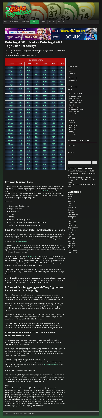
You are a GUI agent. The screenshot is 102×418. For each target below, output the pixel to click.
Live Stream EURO (75, 96)
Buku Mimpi (72, 201)
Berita (70, 199)
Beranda (35, 22)
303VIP (70, 71)
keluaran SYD (72, 226)
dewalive (72, 121)
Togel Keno (71, 243)
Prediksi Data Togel (51, 364)
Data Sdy (52, 22)
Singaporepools (21, 241)
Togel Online (73, 114)
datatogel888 (72, 217)
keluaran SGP (72, 223)
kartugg (71, 132)
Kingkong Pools (73, 228)
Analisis (70, 194)
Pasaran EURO (74, 98)
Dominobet (73, 78)
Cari (69, 159)
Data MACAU (25, 22)
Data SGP (61, 22)
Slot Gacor (71, 152)
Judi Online (71, 219)
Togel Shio (71, 248)
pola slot (72, 129)
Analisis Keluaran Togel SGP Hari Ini (79, 178)
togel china (71, 241)
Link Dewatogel (73, 87)
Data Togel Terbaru (11, 22)
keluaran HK (72, 221)
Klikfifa (70, 89)
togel (69, 237)
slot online (71, 234)
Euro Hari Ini (73, 105)
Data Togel (47, 191)
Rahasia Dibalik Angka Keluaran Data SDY (81, 171)
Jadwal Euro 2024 (74, 107)
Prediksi (70, 232)
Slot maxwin (73, 125)
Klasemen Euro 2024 (76, 109)
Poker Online (72, 230)
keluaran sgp (32, 256)
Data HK (43, 22)
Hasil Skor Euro (74, 112)
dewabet (72, 123)
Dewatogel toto (73, 66)
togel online (71, 246)
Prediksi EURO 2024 (75, 100)
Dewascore (71, 73)
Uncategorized (72, 252)
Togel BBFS (72, 239)
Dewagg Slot (73, 80)
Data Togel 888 (73, 214)
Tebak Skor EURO (75, 103)
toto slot (72, 127)
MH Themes (32, 413)
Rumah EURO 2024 (75, 94)
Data (69, 203)
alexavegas (72, 134)
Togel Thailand (72, 250)
